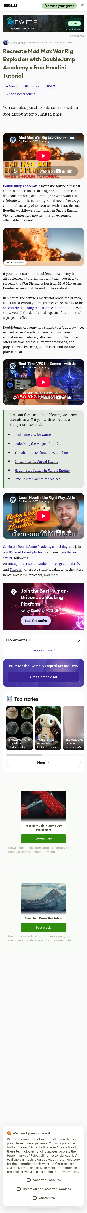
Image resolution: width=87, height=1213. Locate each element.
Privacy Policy (69, 1172)
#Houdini (32, 86)
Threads (16, 569)
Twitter (31, 563)
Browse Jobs (43, 839)
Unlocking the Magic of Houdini (39, 443)
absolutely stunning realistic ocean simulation (39, 308)
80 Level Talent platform (27, 552)
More (41, 763)
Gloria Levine (17, 42)
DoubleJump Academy (20, 186)
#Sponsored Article (20, 94)
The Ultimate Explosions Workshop (41, 452)
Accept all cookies (46, 1180)
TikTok (74, 563)
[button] (43, 247)
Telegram (60, 563)
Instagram (16, 563)
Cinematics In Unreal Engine (36, 461)
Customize (46, 1198)
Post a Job (43, 927)
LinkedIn (45, 563)
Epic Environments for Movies (37, 479)
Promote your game (59, 6)
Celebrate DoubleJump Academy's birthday (35, 546)
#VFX (51, 86)
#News (11, 86)
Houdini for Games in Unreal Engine (42, 470)
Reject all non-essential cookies (46, 1189)
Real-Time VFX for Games (33, 434)
